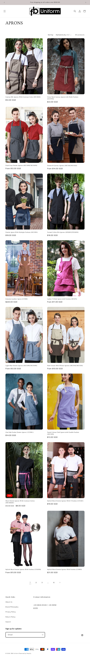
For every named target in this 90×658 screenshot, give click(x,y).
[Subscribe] (42, 634)
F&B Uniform (15, 653)
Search (8, 622)
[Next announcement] (85, 2)
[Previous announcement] (4, 2)
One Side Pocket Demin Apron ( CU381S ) (19, 432)
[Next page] (59, 582)
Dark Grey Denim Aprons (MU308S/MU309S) (21, 165)
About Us (8, 602)
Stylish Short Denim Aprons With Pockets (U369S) (64, 569)
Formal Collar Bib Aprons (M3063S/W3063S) (62, 232)
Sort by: (51, 35)
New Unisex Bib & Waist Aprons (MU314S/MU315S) (65, 365)
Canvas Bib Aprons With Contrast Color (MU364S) (23, 97)
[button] (4, 11)
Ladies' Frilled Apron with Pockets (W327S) (62, 299)
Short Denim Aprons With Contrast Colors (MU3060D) (20, 502)
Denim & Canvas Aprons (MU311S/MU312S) (62, 165)
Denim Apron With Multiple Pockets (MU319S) (21, 232)
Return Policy (10, 617)
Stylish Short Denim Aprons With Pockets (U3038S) (23, 569)
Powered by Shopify (25, 653)
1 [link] (30, 582)
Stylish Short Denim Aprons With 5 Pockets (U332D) (65, 501)
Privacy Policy (10, 612)
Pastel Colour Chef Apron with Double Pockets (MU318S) (63, 433)
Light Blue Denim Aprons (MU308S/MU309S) (21, 365)
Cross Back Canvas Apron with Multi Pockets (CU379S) (62, 98)
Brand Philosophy (11, 607)
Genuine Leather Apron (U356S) (16, 299)
